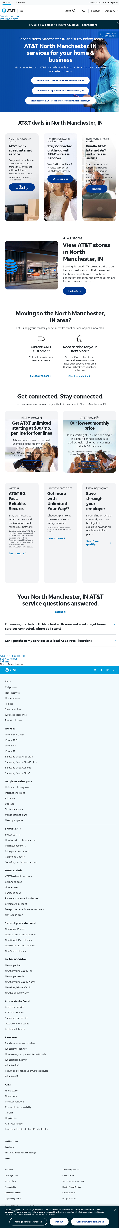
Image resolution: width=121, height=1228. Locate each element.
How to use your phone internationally (25, 1054)
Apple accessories (14, 1007)
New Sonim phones (15, 951)
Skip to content (10, 16)
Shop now (89, 464)
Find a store (95, 2)
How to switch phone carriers (20, 840)
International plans (15, 792)
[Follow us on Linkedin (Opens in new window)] (114, 670)
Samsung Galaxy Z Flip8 (17, 773)
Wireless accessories (16, 714)
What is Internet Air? (16, 1048)
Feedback (9, 1147)
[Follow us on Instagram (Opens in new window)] (108, 670)
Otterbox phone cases (17, 1023)
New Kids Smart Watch (17, 992)
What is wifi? (11, 1076)
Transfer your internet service (21, 862)
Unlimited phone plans (17, 787)
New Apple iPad (13, 965)
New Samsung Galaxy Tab (18, 970)
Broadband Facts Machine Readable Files (26, 1129)
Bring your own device (17, 851)
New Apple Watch (14, 976)
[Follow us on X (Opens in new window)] (95, 670)
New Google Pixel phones (18, 940)
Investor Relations (14, 1101)
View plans (31, 464)
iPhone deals (11, 887)
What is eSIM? (12, 1065)
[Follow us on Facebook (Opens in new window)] (101, 670)
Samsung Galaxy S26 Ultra (19, 756)
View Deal (97, 188)
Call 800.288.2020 (39, 376)
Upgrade (9, 803)
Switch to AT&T (13, 834)
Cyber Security (68, 1193)
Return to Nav (9, 19)
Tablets (9, 703)
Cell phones (11, 687)
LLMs (7, 1158)
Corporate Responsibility (18, 1107)
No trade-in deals (14, 914)
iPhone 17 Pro (12, 740)
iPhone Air (10, 745)
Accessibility (10, 1187)
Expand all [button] (60, 612)
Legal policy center (13, 1198)
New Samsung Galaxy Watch (20, 981)
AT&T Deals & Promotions (18, 876)
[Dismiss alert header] (117, 22)
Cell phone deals (13, 881)
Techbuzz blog (11, 1141)
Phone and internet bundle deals (22, 898)
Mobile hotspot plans (16, 814)
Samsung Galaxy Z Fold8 (18, 767)
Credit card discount (16, 903)
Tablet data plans (14, 809)
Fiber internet (12, 692)
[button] (21, 11)
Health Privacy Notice (71, 1187)
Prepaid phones (13, 720)
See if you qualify (93, 543)
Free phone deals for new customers (24, 909)
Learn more (89, 25)
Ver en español (110, 2)
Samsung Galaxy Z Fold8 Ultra (21, 762)
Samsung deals (13, 892)
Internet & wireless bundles (60, 100)
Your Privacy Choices (71, 1181)
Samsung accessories (16, 1018)
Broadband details (13, 1193)
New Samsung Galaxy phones (21, 934)
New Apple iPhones (15, 929)
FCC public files (69, 1198)
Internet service (60, 80)
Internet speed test (15, 845)
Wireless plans (60, 90)
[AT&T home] (8, 10)
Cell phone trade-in (15, 856)
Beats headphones (15, 1029)
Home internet (13, 698)
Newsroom (11, 1096)
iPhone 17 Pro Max (14, 734)
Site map (9, 1169)
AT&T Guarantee (14, 1123)
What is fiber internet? (17, 1059)
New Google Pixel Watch (18, 987)
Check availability (22, 187)
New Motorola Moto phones (20, 945)
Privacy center (68, 1175)
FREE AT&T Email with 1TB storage (20, 1153)
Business (20, 2)
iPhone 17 (10, 751)
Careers (9, 1112)
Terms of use (10, 1181)
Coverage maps (12, 1175)
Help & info (11, 1118)
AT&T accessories (14, 1012)
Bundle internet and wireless (20, 1043)
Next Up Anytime (14, 820)
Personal (7, 2)
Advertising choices (71, 1169)
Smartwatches (13, 709)
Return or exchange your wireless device (26, 1070)
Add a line (10, 798)
